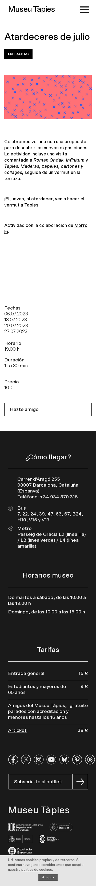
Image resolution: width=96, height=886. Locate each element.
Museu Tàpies (31, 9)
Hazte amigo (24, 409)
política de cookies (36, 870)
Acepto (48, 877)
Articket (17, 730)
